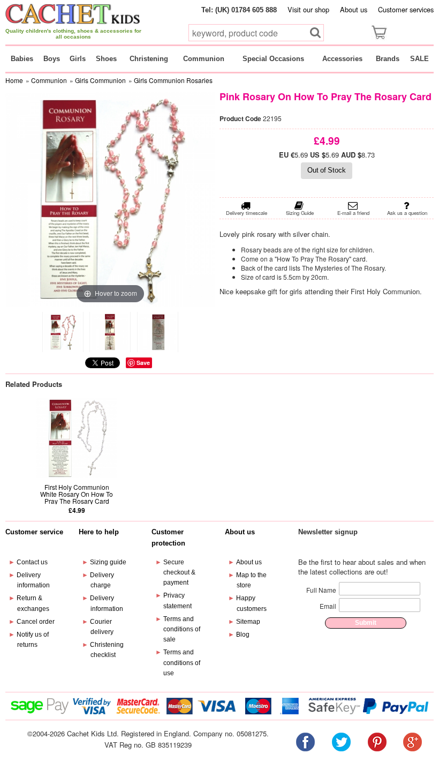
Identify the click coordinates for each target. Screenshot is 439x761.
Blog (242, 634)
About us (353, 9)
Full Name (321, 589)
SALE (419, 59)
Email (328, 605)
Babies (22, 59)
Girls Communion (100, 80)
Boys (51, 59)
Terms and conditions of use (182, 662)
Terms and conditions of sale (182, 629)
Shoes (106, 59)
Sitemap (248, 621)
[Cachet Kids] (73, 13)
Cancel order (36, 621)
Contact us (32, 562)
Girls (78, 59)
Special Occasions (273, 59)
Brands (387, 59)
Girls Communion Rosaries (173, 80)
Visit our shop (308, 9)
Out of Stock (326, 170)
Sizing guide (108, 562)
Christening (149, 59)
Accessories (342, 59)
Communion (203, 59)
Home (14, 80)
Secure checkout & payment (179, 572)
